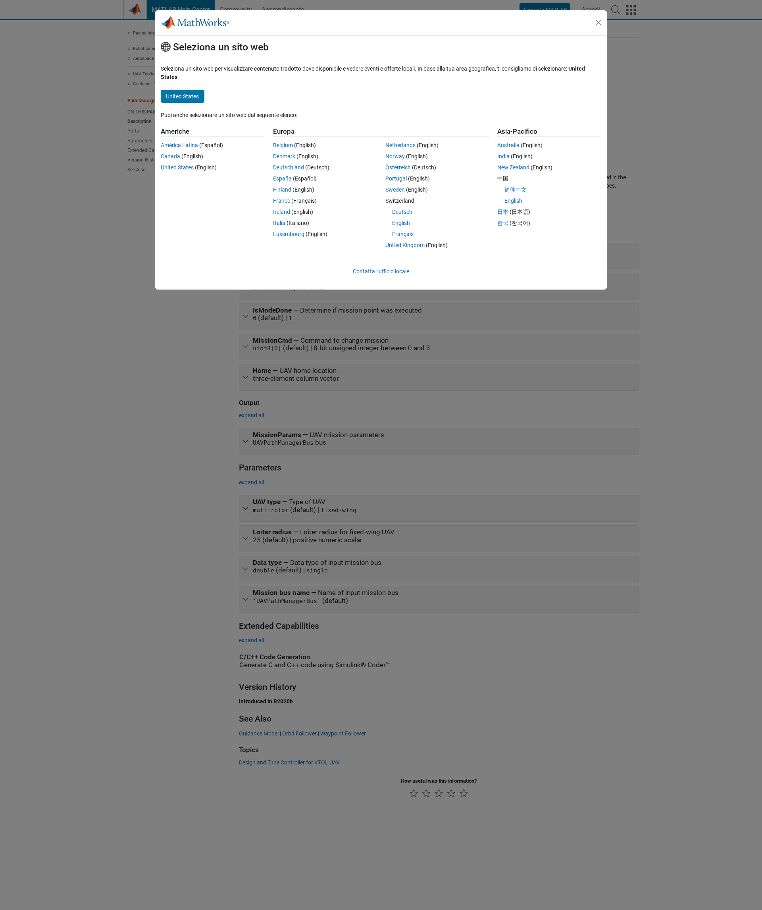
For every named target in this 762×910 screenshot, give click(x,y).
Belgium (283, 145)
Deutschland (288, 167)
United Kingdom (405, 245)
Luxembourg (288, 234)
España (282, 178)
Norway (395, 156)
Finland (282, 189)
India (503, 156)
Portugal (396, 178)
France (281, 201)
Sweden (395, 189)
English (401, 223)
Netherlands (400, 145)
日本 (502, 212)
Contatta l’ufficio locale (381, 271)
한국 (502, 223)
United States (177, 167)
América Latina (179, 145)
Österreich (398, 167)
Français (403, 234)
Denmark (284, 156)
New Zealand (513, 167)
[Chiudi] (598, 22)
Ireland (281, 212)
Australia (508, 145)
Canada (170, 156)
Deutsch (402, 212)
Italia (279, 223)
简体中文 (515, 189)
